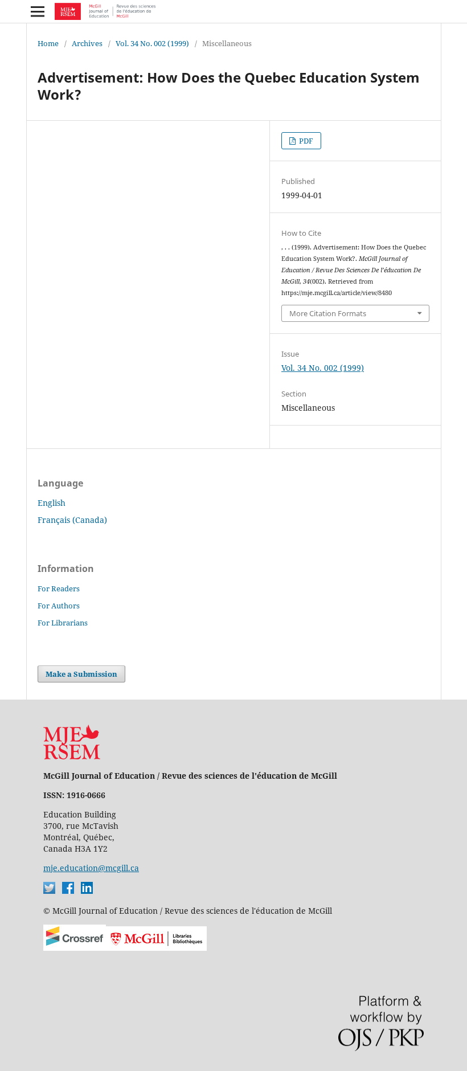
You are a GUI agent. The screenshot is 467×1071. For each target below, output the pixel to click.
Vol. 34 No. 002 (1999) (152, 43)
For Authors (59, 605)
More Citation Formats (327, 313)
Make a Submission (81, 674)
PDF (305, 141)
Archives (87, 43)
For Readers (59, 588)
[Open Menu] (37, 11)
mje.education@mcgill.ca (91, 867)
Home (48, 43)
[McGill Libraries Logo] (156, 947)
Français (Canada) (72, 519)
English (51, 502)
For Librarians (63, 623)
